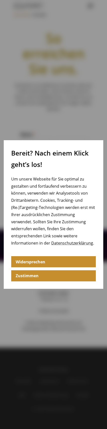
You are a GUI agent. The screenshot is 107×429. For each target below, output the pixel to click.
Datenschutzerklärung (72, 243)
